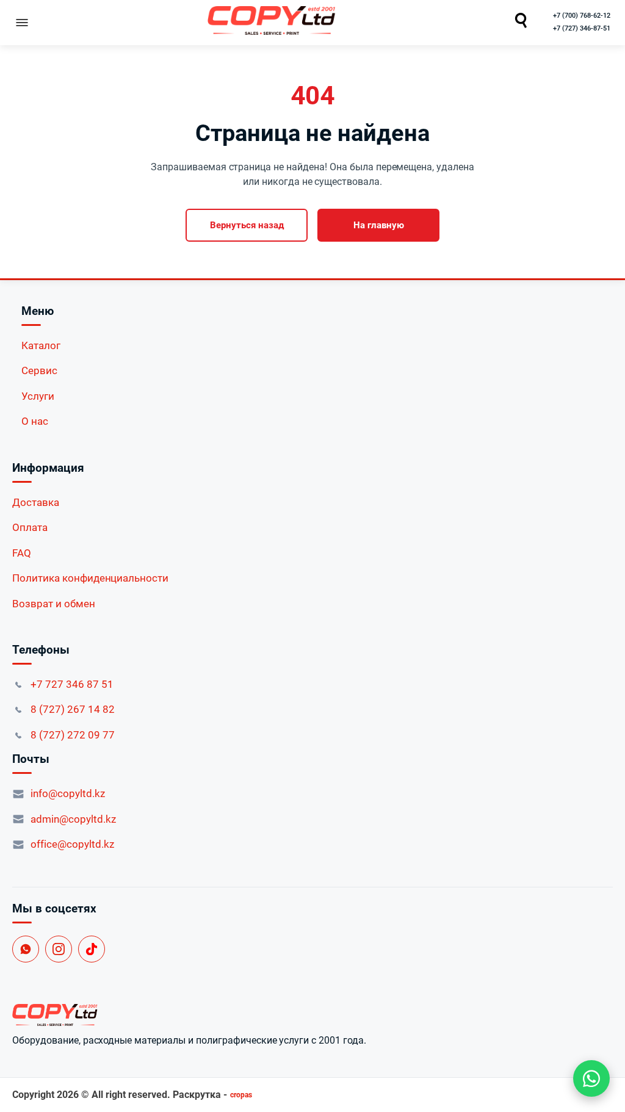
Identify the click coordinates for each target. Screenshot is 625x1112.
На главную (378, 225)
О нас (34, 421)
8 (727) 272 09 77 (73, 735)
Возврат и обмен (53, 604)
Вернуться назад (247, 225)
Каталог (40, 345)
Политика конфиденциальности (90, 578)
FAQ (21, 553)
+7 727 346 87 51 (72, 684)
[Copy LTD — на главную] (312, 1015)
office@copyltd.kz (72, 844)
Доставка (35, 502)
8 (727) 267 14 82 (73, 709)
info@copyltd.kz (68, 793)
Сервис (39, 370)
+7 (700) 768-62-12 (581, 16)
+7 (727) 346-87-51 (581, 28)
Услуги (37, 396)
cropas (241, 1095)
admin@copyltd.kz (73, 819)
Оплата (30, 527)
